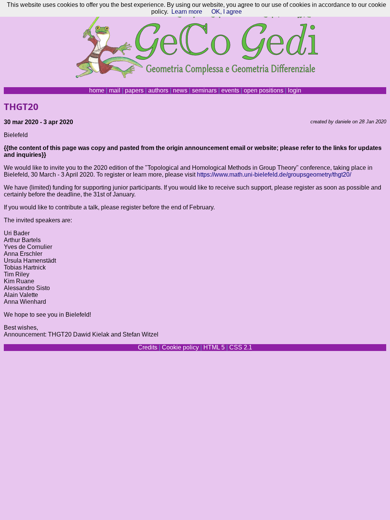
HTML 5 (214, 347)
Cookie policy (180, 347)
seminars (204, 90)
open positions (263, 90)
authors (158, 90)
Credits (147, 347)
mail (114, 90)
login (294, 90)
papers (134, 90)
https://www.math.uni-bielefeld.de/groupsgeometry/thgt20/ (274, 174)
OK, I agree (226, 11)
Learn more (186, 11)
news (180, 90)
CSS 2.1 (240, 347)
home (96, 90)
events (230, 90)
